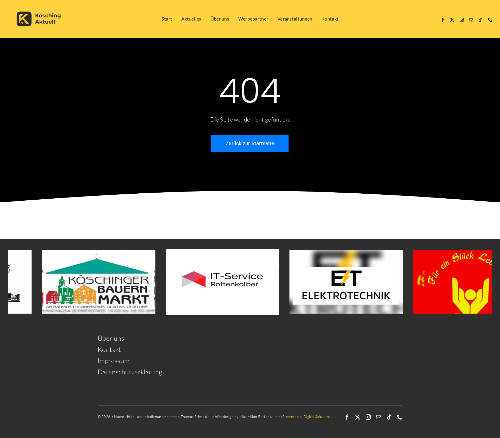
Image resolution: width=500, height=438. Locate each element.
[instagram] (462, 20)
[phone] (490, 20)
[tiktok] (480, 20)
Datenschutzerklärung (130, 372)
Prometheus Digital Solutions (306, 416)
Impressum (113, 361)
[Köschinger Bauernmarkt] (81, 282)
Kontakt (109, 349)
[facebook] (443, 20)
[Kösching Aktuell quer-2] (40, 6)
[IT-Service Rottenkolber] (205, 282)
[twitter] (452, 20)
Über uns (111, 338)
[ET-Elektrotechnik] (328, 282)
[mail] (471, 20)
